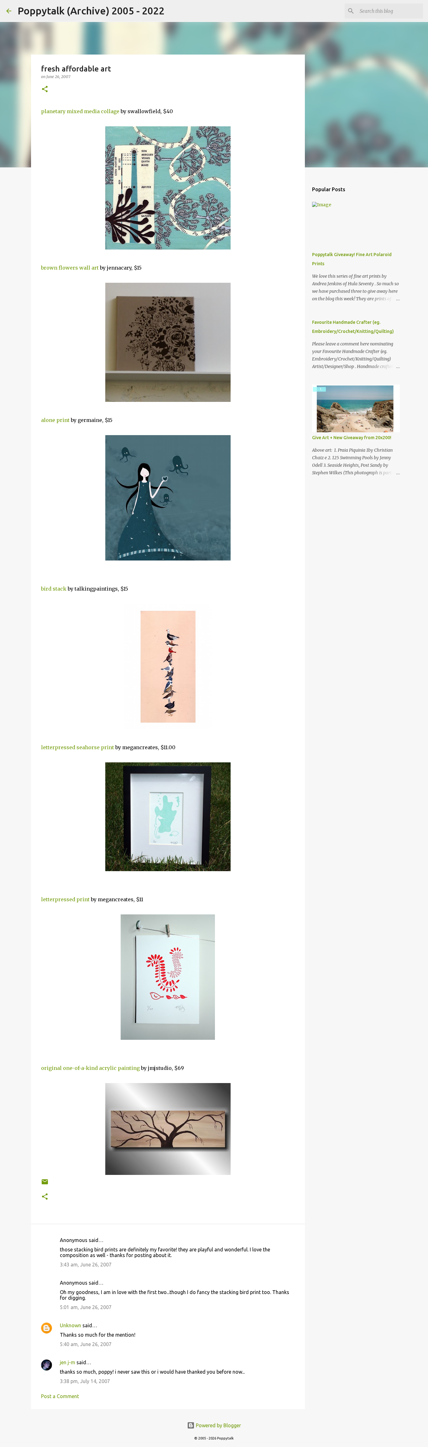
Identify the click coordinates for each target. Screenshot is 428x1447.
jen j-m (67, 1362)
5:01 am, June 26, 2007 (86, 1307)
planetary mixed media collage (80, 111)
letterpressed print (65, 899)
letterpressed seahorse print (77, 747)
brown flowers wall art (70, 268)
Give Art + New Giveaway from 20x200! (351, 437)
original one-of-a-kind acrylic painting (90, 1068)
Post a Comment (60, 1396)
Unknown (70, 1325)
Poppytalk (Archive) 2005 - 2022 (91, 10)
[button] (45, 89)
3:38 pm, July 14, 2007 (85, 1381)
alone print (55, 420)
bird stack (53, 589)
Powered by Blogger (218, 1425)
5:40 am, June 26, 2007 (86, 1344)
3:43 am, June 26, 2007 (86, 1264)
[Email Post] (45, 1184)
